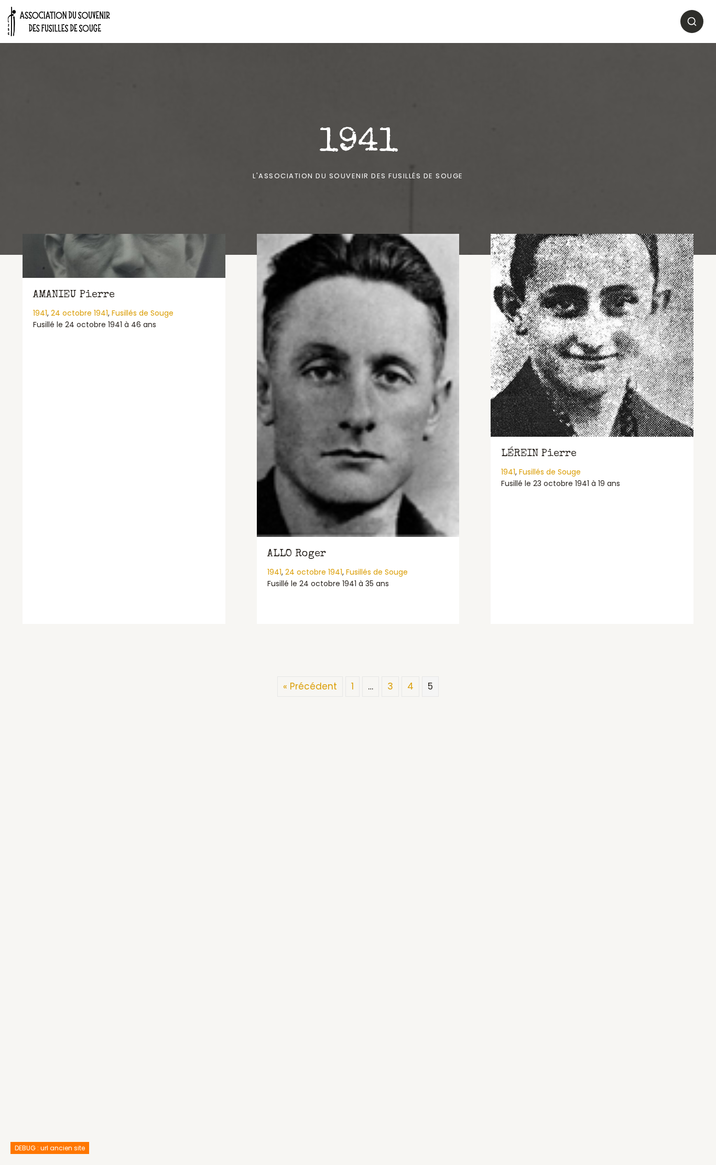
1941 (40, 313)
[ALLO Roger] (358, 385)
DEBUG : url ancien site (50, 1148)
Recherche (691, 21)
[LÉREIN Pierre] (592, 335)
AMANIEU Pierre (74, 295)
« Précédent (310, 686)
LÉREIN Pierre (539, 454)
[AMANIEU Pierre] (124, 256)
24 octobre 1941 (79, 313)
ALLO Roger (296, 554)
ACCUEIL (140, 21)
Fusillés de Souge (142, 313)
